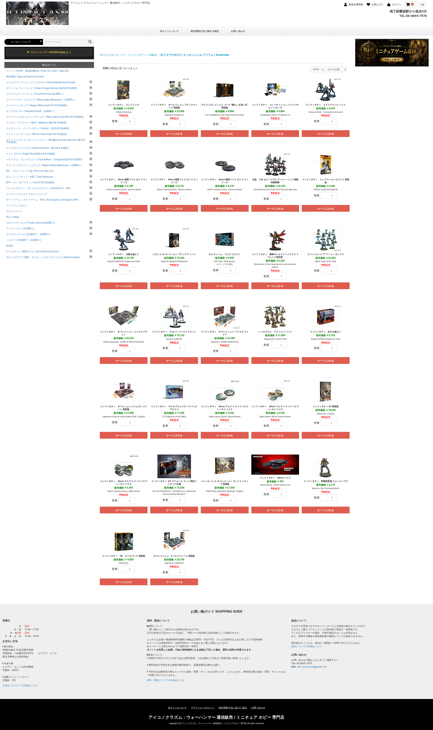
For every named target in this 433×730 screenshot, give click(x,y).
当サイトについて (169, 31)
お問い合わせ (238, 31)
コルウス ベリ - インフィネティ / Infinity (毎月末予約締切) (144, 54)
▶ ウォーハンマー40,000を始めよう (49, 52)
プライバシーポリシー (202, 707)
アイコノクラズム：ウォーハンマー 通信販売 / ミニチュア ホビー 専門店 (216, 717)
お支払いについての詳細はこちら (20, 685)
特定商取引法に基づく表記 (233, 707)
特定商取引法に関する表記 (205, 31)
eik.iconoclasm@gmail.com (312, 666)
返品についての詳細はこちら (306, 646)
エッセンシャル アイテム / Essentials (206, 54)
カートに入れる (123, 133)
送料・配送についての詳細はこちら (166, 680)
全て (103, 54)
